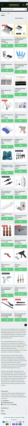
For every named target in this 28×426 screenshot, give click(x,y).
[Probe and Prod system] (7, 206)
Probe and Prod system (6, 214)
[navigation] (1, 1)
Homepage (3, 13)
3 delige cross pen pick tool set (20, 288)
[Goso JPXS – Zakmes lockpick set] (7, 105)
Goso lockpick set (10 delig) (6, 91)
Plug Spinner (18, 264)
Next (25, 325)
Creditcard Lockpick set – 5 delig (20, 115)
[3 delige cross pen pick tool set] (21, 278)
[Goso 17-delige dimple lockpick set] (21, 181)
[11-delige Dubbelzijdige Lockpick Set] (21, 81)
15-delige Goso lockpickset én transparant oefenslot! (20, 39)
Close (14, 408)
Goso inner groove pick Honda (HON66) (20, 314)
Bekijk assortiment (2, 4)
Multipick (24, 348)
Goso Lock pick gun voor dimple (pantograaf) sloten (7, 289)
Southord (18, 348)
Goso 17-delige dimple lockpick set (20, 192)
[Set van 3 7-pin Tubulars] (7, 230)
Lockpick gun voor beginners (19, 140)
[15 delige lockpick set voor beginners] (7, 30)
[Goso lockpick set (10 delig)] (7, 81)
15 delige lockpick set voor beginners (7, 40)
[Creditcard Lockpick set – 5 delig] (21, 105)
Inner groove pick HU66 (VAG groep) (20, 241)
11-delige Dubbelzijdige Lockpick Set (20, 89)
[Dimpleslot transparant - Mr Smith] (7, 55)
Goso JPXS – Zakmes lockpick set (7, 115)
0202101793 (6, 400)
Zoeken (25, 9)
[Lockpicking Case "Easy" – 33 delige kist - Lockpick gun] (7, 155)
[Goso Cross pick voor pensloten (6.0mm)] (7, 181)
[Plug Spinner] (21, 255)
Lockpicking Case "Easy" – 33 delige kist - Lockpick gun (7, 167)
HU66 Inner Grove (5, 264)
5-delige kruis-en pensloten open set (21, 166)
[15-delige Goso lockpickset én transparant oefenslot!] (21, 30)
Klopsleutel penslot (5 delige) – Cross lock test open (7, 141)
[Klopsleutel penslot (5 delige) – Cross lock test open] (7, 130)
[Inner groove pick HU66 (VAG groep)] (21, 230)
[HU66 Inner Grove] (7, 255)
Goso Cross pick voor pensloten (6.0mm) (6, 192)
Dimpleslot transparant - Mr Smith (7, 65)
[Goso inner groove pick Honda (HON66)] (21, 304)
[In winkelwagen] (7, 45)
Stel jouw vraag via (10, 404)
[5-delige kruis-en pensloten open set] (21, 155)
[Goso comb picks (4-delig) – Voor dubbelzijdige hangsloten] (21, 55)
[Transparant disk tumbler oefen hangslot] (21, 206)
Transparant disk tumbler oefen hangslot (20, 216)
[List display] (26, 21)
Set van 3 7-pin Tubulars (6, 240)
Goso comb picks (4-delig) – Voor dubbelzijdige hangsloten (21, 66)
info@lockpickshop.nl (8, 402)
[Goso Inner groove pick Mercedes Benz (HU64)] (7, 304)
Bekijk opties (21, 45)
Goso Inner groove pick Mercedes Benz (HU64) (6, 314)
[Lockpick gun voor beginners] (21, 130)
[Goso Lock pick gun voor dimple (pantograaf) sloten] (7, 278)
